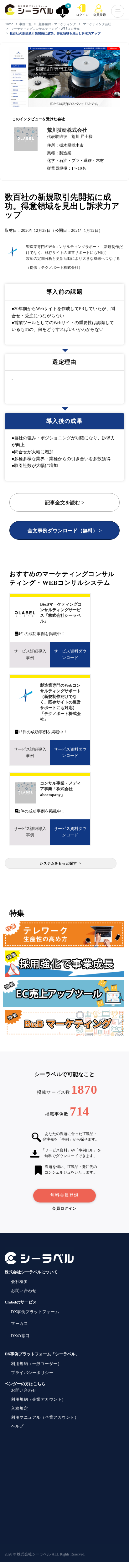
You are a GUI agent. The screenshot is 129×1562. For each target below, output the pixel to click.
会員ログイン (64, 1208)
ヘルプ (17, 1426)
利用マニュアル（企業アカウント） (45, 1417)
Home (9, 24)
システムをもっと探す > (60, 863)
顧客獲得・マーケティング (57, 24)
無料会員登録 (64, 1195)
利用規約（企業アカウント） (38, 1399)
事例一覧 (25, 24)
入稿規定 (19, 1408)
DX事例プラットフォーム (35, 1311)
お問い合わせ (23, 1290)
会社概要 (19, 1281)
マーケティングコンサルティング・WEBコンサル (45, 28)
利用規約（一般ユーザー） (36, 1363)
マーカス (19, 1323)
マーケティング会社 (97, 24)
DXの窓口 (20, 1335)
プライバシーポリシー (32, 1372)
